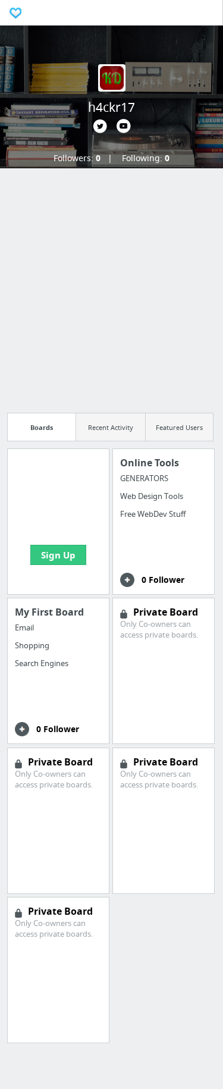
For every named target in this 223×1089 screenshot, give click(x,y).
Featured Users (179, 427)
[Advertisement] (111, 286)
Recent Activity (110, 427)
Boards (41, 427)
